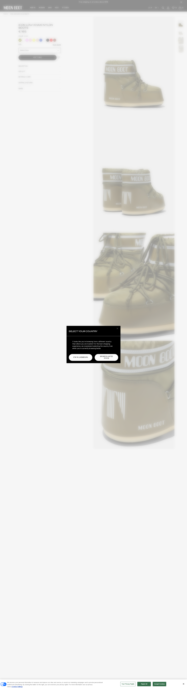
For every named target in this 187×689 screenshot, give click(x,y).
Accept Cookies (159, 684)
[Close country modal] (117, 328)
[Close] (183, 684)
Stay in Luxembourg (80, 357)
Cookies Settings (17, 687)
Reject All (144, 684)
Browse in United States (106, 357)
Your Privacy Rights (128, 684)
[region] (93, 684)
